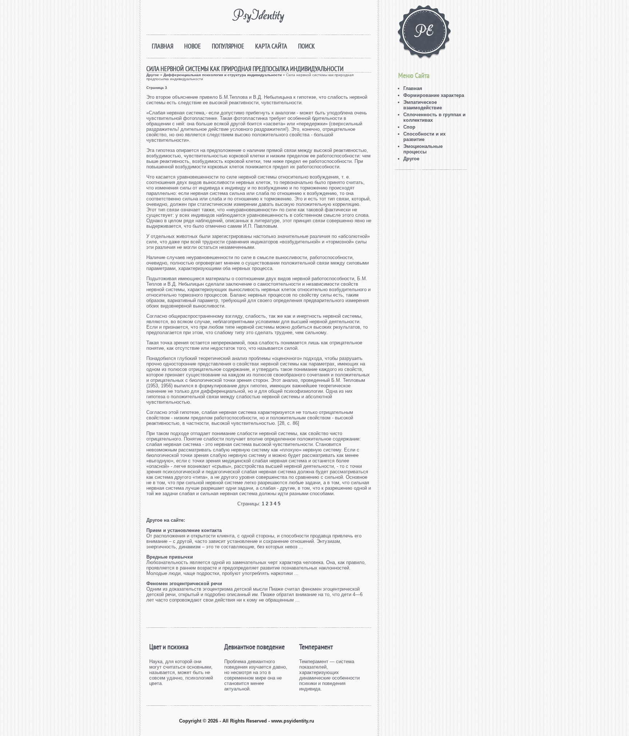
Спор (409, 127)
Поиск (306, 46)
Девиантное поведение (254, 646)
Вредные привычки (169, 557)
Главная (162, 46)
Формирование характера (433, 95)
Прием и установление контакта (184, 530)
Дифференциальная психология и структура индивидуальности (222, 75)
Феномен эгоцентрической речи (184, 583)
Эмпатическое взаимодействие (422, 104)
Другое (152, 75)
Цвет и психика (169, 646)
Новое (192, 46)
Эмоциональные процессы (423, 149)
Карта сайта (271, 46)
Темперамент (316, 646)
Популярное (228, 46)
